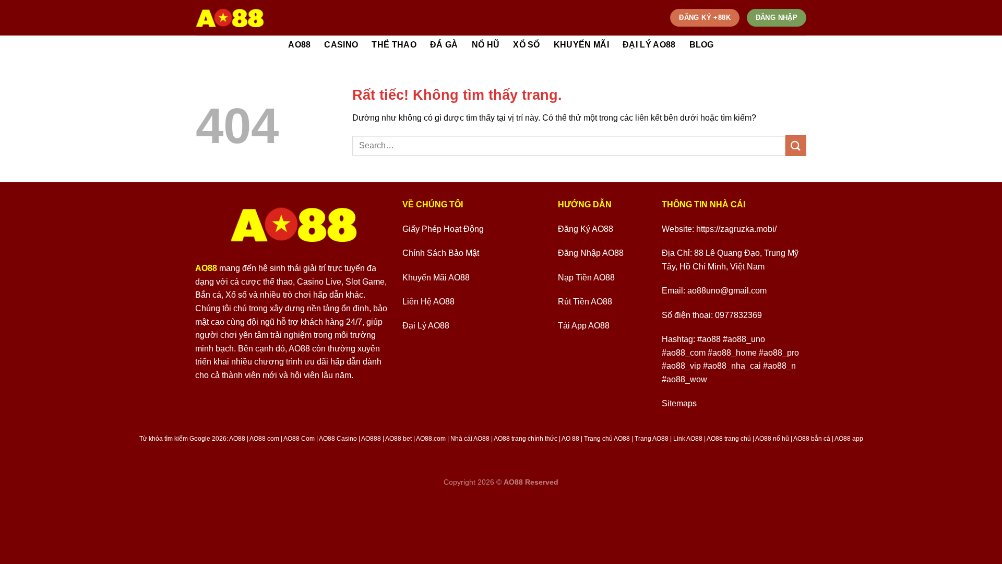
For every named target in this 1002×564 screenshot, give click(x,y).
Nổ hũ (486, 44)
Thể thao (394, 44)
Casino (341, 44)
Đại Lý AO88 (649, 44)
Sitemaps (679, 403)
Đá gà (444, 44)
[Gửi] (795, 145)
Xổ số (526, 44)
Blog (701, 44)
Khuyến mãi (581, 44)
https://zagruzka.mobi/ (736, 229)
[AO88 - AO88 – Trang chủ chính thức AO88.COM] (230, 18)
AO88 (299, 44)
